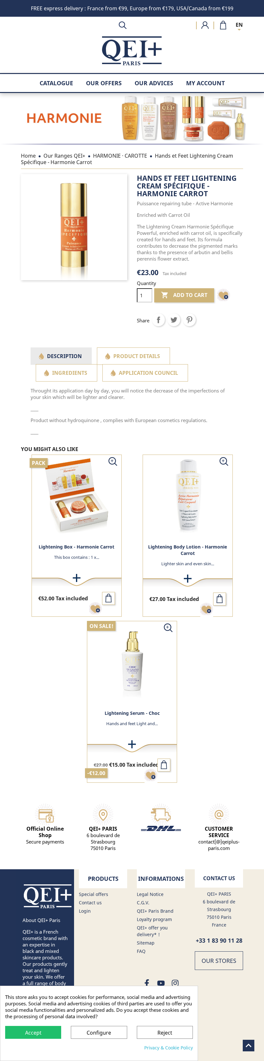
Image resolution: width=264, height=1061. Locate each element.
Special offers (93, 894)
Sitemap (146, 943)
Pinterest (189, 319)
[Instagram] (175, 983)
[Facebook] (146, 983)
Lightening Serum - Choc (132, 713)
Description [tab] (64, 356)
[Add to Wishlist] (223, 299)
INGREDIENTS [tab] (69, 372)
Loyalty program (154, 919)
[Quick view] (113, 463)
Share (158, 319)
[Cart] (223, 24)
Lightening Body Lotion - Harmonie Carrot (187, 550)
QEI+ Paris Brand (155, 911)
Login (85, 911)
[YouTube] (161, 983)
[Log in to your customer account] (205, 25)
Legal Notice (150, 894)
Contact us (90, 903)
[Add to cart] (108, 598)
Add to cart (184, 295)
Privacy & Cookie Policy (168, 1048)
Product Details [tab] (136, 356)
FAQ (141, 951)
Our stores (219, 960)
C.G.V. (143, 903)
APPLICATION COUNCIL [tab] (148, 372)
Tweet (173, 319)
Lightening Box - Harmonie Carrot (76, 547)
